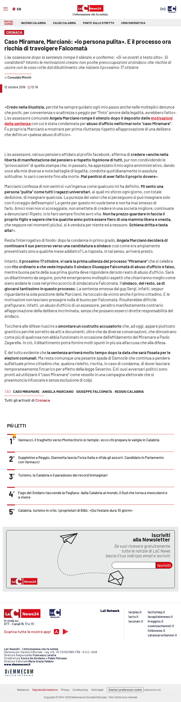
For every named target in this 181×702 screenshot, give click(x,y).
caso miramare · (27, 391)
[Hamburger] (5, 9)
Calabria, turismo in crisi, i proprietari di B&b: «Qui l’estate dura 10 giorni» (75, 510)
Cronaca (42, 400)
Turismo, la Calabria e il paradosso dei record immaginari (62, 475)
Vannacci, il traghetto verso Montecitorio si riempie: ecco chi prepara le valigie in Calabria (88, 440)
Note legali (97, 689)
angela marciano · (58, 391)
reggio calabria (129, 391)
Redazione (23, 689)
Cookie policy (80, 689)
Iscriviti (164, 565)
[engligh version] (14, 8)
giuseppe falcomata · (95, 391)
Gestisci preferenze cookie (125, 689)
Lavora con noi (152, 689)
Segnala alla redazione (45, 689)
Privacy (65, 689)
